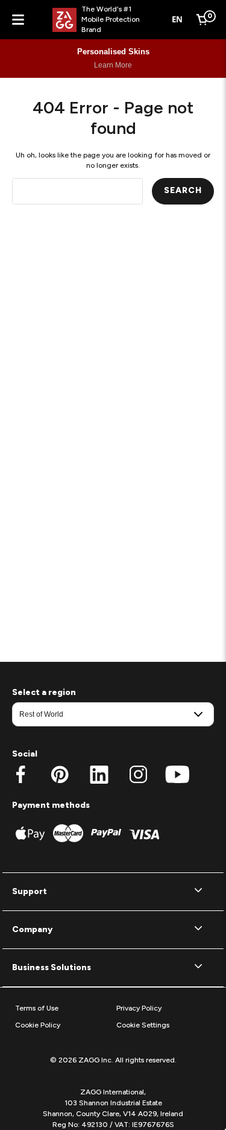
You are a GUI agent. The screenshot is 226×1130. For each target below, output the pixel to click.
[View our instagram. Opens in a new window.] (138, 775)
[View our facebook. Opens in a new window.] (20, 775)
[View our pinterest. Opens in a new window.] (60, 775)
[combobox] (177, 19)
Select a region (44, 692)
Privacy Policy (139, 1008)
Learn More (113, 65)
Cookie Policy (37, 1025)
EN (177, 19)
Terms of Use (36, 1008)
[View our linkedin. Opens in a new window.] (99, 775)
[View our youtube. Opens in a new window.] (177, 775)
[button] (113, 891)
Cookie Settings (142, 1025)
